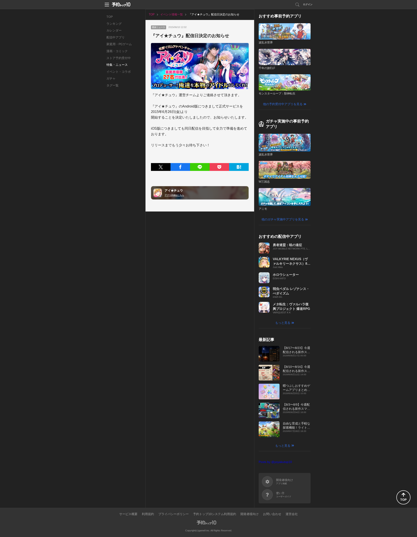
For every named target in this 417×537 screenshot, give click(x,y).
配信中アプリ (115, 37)
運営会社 (292, 514)
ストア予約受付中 (118, 58)
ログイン (308, 4)
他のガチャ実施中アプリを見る (282, 219)
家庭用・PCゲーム (119, 44)
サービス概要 (128, 514)
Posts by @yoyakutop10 (275, 462)
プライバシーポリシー (173, 514)
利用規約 (148, 514)
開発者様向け (249, 514)
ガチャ (111, 78)
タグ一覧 (112, 85)
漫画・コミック (117, 51)
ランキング (114, 23)
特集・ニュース (117, 64)
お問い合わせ (272, 514)
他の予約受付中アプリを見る (283, 104)
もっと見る (282, 322)
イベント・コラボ (118, 71)
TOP (109, 16)
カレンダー (114, 30)
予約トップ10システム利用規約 (214, 514)
